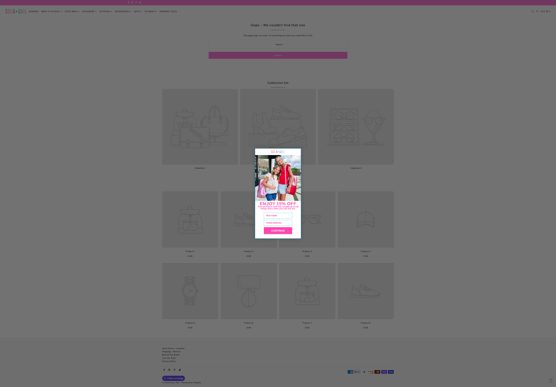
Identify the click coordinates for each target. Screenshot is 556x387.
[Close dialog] (298, 151)
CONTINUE (278, 230)
